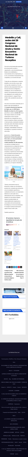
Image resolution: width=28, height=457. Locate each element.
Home (14, 362)
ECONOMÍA (16, 390)
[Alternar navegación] (13, 28)
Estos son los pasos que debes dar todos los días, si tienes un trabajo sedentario (14, 408)
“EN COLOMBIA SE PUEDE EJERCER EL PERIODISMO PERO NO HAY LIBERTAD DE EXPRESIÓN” (14, 366)
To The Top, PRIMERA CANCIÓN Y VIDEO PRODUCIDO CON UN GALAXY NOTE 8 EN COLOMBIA (14, 449)
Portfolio (9, 438)
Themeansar (24, 358)
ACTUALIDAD (16, 370)
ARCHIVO (6, 379)
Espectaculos (17, 404)
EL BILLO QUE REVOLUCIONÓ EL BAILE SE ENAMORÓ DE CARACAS (14, 394)
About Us (11, 370)
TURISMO (12, 453)
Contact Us (3, 387)
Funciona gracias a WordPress (7, 358)
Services (20, 442)
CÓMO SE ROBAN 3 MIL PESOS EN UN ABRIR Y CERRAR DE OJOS (14, 383)
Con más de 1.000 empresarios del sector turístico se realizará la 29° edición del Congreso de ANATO (8, 240)
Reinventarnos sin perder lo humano (20, 438)
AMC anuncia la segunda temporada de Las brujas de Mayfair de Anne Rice (19, 274)
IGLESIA (23, 412)
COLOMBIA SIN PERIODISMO (18, 379)
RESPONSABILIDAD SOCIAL (8, 442)
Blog (10, 379)
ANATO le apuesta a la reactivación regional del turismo (8, 258)
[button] (23, 27)
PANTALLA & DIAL (7, 435)
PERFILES (22, 435)
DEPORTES (24, 387)
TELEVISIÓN (17, 445)
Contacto (14, 387)
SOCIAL (24, 442)
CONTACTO (9, 387)
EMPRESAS (10, 404)
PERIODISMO (4, 438)
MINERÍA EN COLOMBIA (9, 432)
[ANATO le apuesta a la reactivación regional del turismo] (8, 253)
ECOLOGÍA (11, 390)
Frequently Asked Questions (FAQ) (10, 412)
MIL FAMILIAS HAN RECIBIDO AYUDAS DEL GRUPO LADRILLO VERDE (14, 428)
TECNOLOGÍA (11, 445)
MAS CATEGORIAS (14, 424)
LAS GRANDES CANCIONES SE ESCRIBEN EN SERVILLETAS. (14, 419)
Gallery (19, 412)
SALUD (16, 442)
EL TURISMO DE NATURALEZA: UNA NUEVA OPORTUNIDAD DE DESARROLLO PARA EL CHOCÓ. (14, 399)
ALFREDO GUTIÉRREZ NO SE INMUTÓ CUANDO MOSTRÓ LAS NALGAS (14, 374)
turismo (16, 453)
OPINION (22, 432)
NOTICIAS (17, 432)
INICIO (14, 415)
